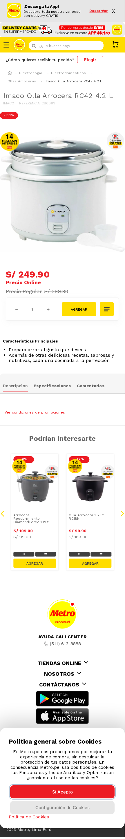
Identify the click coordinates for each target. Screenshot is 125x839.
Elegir (90, 59)
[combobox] (66, 45)
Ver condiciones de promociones (35, 412)
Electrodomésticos (68, 73)
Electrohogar (30, 73)
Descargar (98, 11)
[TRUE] (34, 563)
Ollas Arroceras (22, 81)
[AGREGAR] (79, 309)
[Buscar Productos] (98, 45)
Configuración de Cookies (62, 807)
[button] (107, 309)
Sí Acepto (62, 792)
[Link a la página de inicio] (9, 73)
